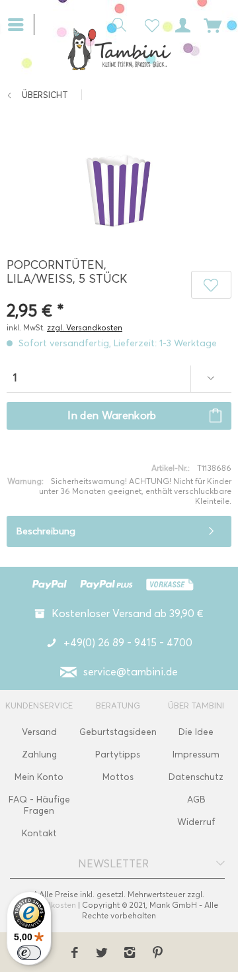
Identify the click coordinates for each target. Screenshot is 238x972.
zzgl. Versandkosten (84, 327)
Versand (39, 732)
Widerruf (196, 822)
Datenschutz (196, 777)
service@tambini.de (130, 671)
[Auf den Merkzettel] (211, 285)
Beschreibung (46, 531)
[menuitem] (21, 23)
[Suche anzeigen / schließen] (115, 24)
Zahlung (39, 754)
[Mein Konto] (180, 24)
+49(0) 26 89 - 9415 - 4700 (127, 642)
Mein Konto (39, 777)
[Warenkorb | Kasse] (213, 24)
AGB (196, 799)
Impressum (196, 754)
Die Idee (196, 732)
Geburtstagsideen (118, 732)
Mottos (118, 777)
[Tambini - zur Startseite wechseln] (119, 49)
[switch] (29, 953)
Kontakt (39, 833)
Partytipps (117, 754)
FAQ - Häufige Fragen (39, 805)
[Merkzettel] (148, 24)
